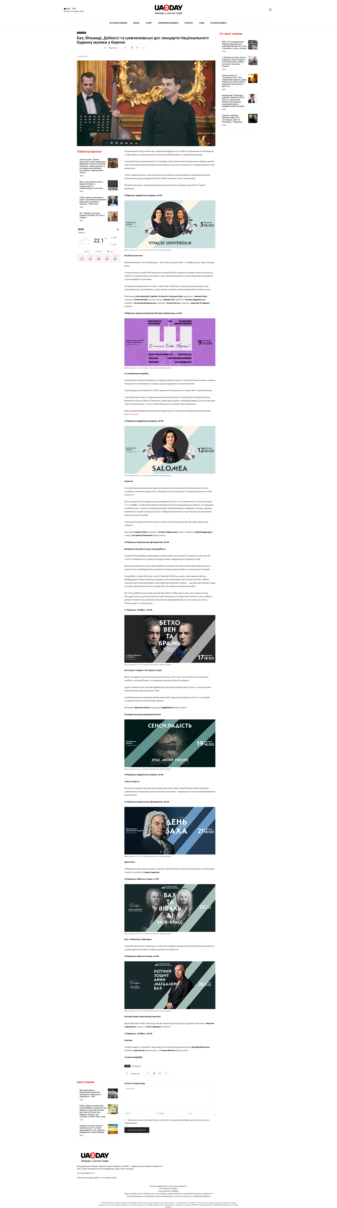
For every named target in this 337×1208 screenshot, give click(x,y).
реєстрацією (133, 414)
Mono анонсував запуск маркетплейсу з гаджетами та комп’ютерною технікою (91, 185)
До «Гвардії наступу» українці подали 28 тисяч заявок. (92, 215)
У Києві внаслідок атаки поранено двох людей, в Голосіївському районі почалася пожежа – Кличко (234, 61)
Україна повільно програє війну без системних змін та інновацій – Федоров (232, 118)
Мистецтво (81, 33)
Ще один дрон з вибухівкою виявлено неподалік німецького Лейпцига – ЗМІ (90, 1093)
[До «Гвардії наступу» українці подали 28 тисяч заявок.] (113, 217)
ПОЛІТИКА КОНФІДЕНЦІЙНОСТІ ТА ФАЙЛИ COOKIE (97, 1178)
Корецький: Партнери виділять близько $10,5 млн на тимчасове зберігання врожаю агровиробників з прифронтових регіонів (233, 101)
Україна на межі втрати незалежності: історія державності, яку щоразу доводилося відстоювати (92, 1129)
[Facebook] (125, 47)
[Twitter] (131, 47)
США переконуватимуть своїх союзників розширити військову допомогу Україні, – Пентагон (93, 200)
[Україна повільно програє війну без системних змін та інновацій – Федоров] (252, 118)
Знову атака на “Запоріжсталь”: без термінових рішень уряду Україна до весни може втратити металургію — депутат (234, 80)
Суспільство (136, 1066)
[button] (270, 9)
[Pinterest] (137, 47)
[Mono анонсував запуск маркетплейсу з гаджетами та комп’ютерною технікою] (113, 185)
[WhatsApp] (143, 47)
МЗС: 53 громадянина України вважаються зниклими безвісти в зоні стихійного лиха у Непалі (234, 45)
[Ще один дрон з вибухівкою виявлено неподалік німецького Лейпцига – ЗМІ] (113, 1093)
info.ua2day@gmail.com (86, 1173)
